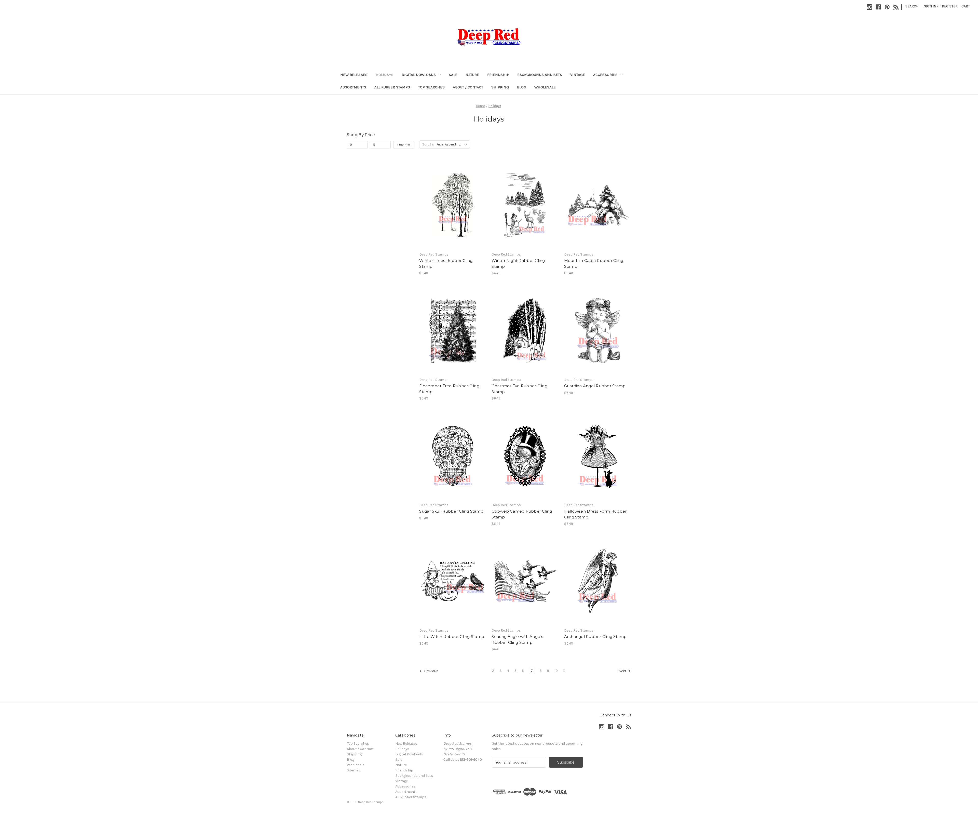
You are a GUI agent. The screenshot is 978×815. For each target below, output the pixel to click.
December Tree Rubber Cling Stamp (449, 388)
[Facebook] (878, 7)
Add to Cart (452, 209)
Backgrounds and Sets (539, 74)
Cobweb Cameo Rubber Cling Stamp (522, 514)
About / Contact (468, 87)
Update (403, 145)
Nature (472, 74)
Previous (430, 671)
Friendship (498, 74)
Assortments (353, 87)
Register (950, 6)
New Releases (354, 74)
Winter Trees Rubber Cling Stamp (445, 263)
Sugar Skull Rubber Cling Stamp (451, 511)
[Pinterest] (887, 7)
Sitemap (354, 770)
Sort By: (428, 144)
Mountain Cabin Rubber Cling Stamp (593, 263)
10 (556, 671)
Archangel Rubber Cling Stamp (595, 636)
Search (911, 6)
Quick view (452, 200)
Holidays (384, 74)
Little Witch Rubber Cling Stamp (451, 636)
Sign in (930, 6)
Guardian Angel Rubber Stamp (595, 385)
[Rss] (896, 7)
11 (564, 671)
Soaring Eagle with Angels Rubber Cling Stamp (517, 639)
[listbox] (453, 144)
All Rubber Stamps (392, 87)
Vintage (577, 74)
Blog (521, 87)
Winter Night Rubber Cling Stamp (518, 263)
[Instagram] (869, 7)
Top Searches (431, 87)
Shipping (500, 87)
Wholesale (545, 87)
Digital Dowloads (419, 74)
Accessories (605, 74)
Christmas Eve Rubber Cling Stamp (519, 388)
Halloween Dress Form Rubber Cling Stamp (595, 514)
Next (623, 671)
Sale (453, 74)
